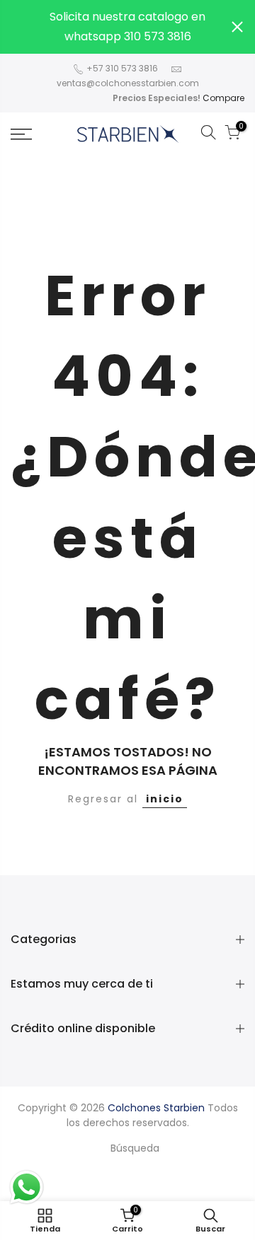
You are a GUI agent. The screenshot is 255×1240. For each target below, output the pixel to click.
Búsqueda (134, 1148)
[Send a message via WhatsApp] (26, 1187)
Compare (223, 98)
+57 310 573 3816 (121, 68)
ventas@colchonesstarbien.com (128, 83)
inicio (164, 799)
